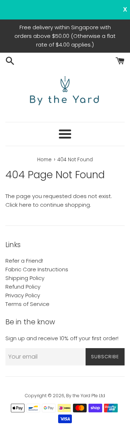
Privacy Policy (22, 295)
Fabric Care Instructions (36, 269)
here (25, 205)
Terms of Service (27, 304)
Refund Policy (22, 286)
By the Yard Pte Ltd (85, 396)
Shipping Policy (24, 278)
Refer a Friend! (24, 260)
